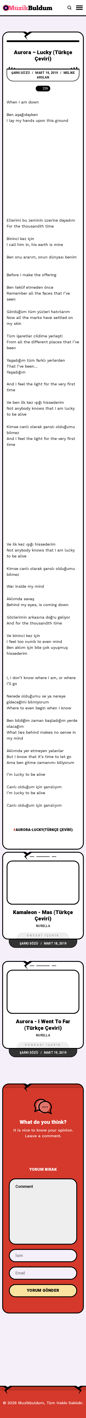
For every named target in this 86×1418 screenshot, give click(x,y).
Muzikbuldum (31, 1402)
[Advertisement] (43, 172)
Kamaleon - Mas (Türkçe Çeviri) (43, 916)
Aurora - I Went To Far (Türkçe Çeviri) (43, 1025)
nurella (43, 926)
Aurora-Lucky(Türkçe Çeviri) (44, 830)
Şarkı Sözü (20, 73)
